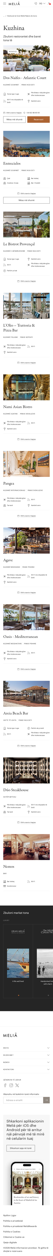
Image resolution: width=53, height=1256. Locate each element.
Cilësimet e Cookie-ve (13, 1237)
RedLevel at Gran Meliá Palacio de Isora (22, 16)
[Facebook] (5, 1085)
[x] (17, 1085)
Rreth (6, 1048)
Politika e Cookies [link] (11, 1231)
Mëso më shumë (14, 119)
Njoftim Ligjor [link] (9, 1215)
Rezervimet (8, 1055)
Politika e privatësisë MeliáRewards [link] (20, 1226)
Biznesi (6, 1062)
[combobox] (42, 3)
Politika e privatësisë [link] (13, 1221)
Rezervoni (38, 119)
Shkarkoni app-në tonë (21, 1148)
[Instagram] (11, 1085)
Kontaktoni (8, 1069)
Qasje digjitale (10, 1242)
